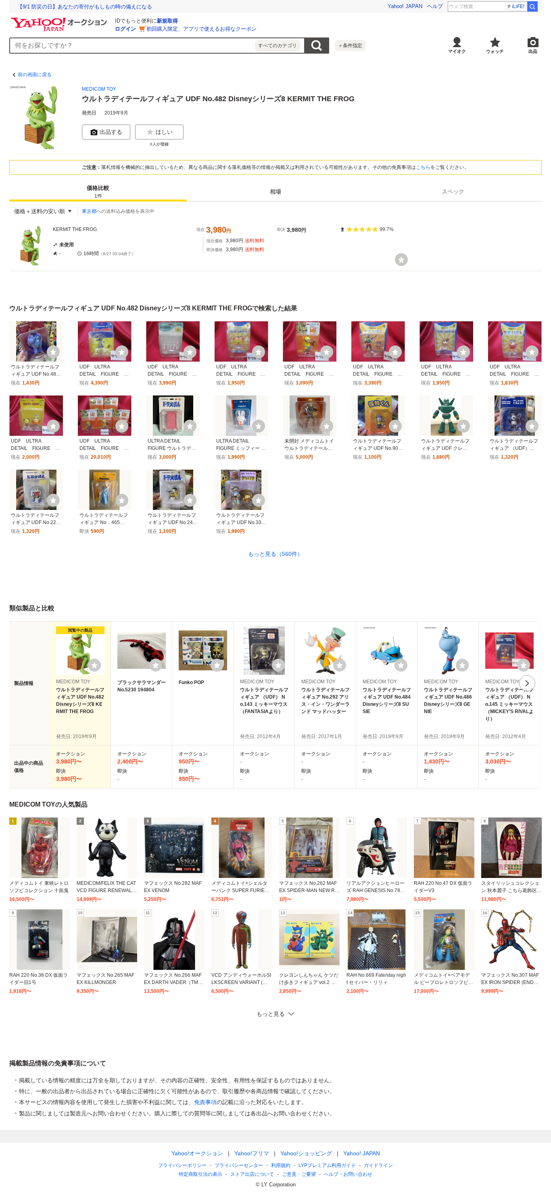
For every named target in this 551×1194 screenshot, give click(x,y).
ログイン (125, 29)
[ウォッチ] (401, 259)
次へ (527, 683)
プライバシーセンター (239, 1165)
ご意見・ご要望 (299, 1174)
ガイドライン (378, 1165)
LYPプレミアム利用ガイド (327, 1165)
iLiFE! (518, 6)
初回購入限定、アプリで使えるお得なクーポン (201, 29)
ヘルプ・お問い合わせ (348, 1174)
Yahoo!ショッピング (306, 1153)
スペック (453, 192)
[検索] (532, 6)
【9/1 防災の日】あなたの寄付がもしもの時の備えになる (84, 7)
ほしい (164, 132)
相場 (275, 192)
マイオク (457, 51)
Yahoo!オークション (197, 1153)
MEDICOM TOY (99, 89)
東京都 (89, 211)
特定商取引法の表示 (200, 1174)
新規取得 (167, 21)
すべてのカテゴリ (277, 45)
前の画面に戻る (35, 74)
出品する (111, 132)
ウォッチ (495, 51)
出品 (532, 51)
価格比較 (98, 192)
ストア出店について (252, 1174)
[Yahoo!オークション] (60, 20)
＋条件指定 (350, 45)
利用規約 (280, 1165)
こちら (423, 167)
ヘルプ (435, 6)
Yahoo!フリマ (251, 1153)
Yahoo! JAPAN (405, 6)
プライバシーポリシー (182, 1165)
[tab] (98, 192)
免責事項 (205, 1102)
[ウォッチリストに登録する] (94, 665)
